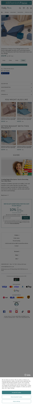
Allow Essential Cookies (16, 397)
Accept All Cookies (16, 392)
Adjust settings (16, 401)
